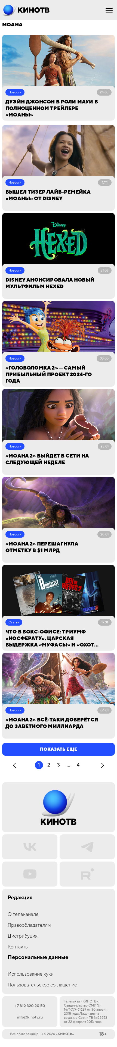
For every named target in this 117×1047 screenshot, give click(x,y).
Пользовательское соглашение (42, 985)
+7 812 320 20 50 (30, 1006)
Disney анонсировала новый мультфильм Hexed (50, 283)
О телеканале (23, 914)
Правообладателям (29, 925)
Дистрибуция (23, 936)
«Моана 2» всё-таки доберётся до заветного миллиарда (51, 723)
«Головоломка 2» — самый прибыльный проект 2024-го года (48, 374)
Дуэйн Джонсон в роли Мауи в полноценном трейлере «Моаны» (51, 108)
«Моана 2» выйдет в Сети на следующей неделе (47, 459)
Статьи (13, 622)
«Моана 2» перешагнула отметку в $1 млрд (41, 547)
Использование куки (31, 974)
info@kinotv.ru (30, 1017)
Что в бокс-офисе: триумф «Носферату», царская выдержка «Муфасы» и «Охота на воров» (51, 638)
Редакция (20, 897)
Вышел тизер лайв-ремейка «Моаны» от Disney (47, 195)
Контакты (18, 947)
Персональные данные (38, 957)
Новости (14, 92)
